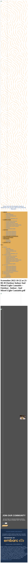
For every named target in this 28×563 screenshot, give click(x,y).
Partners (6, 238)
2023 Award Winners (11, 233)
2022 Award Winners (11, 235)
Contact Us (6, 242)
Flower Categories (10, 222)
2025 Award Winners (11, 231)
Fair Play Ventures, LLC (12, 218)
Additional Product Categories (13, 225)
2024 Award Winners (11, 232)
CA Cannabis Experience (10, 236)
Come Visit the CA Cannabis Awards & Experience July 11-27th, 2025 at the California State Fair (13, 208)
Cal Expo (8, 217)
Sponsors (8, 241)
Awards (8, 227)
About (5, 212)
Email (3, 523)
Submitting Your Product (12, 226)
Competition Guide (10, 228)
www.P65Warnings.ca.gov (6, 559)
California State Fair (11, 216)
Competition (7, 219)
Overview (8, 213)
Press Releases (8, 237)
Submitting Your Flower (12, 223)
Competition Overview (11, 221)
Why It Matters (9, 214)
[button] (14, 244)
